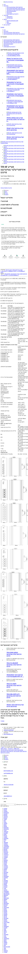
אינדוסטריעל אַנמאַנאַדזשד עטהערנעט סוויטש (14, 34)
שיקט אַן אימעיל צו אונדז (6, 187)
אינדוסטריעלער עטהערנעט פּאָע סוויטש (16, 8)
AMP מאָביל (16, 748)
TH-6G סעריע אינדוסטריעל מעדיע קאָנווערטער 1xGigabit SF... (15, 60)
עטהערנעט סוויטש (18, 750)
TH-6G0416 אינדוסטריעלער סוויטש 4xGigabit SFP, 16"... (15, 675)
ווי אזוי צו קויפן (7, 24)
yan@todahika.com (8, 773)
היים (5, 4)
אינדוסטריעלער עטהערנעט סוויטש (15, 7)
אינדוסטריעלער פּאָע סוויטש (20, 751)
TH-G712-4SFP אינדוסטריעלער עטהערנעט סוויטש (14, 685)
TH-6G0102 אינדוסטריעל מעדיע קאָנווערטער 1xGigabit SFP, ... (15, 83)
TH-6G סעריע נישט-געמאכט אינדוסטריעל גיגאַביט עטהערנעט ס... (15, 119)
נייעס (8, 22)
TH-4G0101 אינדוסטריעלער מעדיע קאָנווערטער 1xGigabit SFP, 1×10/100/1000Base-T (14, 274)
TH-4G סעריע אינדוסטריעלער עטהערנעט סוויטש (15, 137)
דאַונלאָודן (9, 23)
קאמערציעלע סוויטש (11, 11)
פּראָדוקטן (6, 5)
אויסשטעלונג (9, 16)
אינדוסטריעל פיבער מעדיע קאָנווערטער (16, 9)
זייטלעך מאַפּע (4, 748)
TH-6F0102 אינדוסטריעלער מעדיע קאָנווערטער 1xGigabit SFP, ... (15, 95)
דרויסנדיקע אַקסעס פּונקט (12, 14)
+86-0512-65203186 (8, 784)
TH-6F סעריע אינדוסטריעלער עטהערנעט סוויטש (15, 129)
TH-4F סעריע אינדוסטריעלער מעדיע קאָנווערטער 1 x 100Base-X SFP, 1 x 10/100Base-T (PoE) (13, 271)
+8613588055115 (8, 796)
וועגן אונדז (6, 15)
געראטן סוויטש (4, 750)
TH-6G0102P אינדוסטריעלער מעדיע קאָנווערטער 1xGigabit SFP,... (15, 72)
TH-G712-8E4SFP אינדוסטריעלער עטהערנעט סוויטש (14, 664)
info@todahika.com (8, 770)
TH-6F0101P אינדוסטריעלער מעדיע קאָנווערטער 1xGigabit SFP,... (15, 107)
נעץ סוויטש (9, 12)
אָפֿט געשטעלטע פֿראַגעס (12, 20)
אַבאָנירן (2, 721)
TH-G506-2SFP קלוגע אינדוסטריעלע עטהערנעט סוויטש (14, 695)
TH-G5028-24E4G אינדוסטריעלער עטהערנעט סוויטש (14, 654)
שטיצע (5, 19)
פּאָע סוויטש (11, 750)
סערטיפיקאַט (10, 18)
